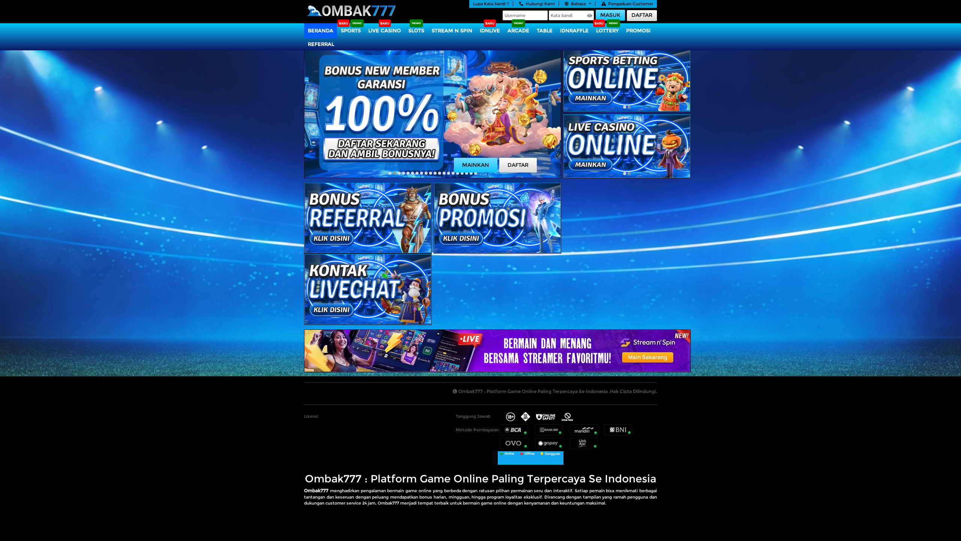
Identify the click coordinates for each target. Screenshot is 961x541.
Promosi (638, 30)
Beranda (320, 30)
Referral (321, 44)
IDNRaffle (574, 30)
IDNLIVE (490, 30)
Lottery (607, 30)
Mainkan (475, 165)
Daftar (641, 15)
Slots (416, 30)
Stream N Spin (452, 30)
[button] (390, 173)
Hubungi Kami (540, 3)
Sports (351, 30)
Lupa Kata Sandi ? (491, 3)
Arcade (518, 30)
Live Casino (384, 30)
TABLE (545, 30)
